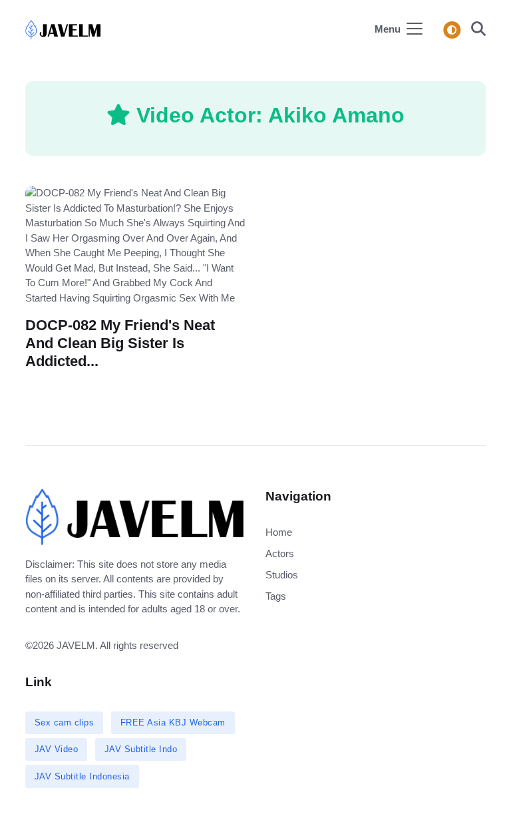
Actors (279, 553)
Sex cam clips (64, 722)
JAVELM (76, 645)
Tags (275, 596)
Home (278, 532)
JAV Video (57, 749)
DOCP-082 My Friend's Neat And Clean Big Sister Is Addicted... (120, 343)
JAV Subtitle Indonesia (82, 776)
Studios (281, 574)
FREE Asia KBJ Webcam (173, 722)
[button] (474, 30)
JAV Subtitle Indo (141, 749)
